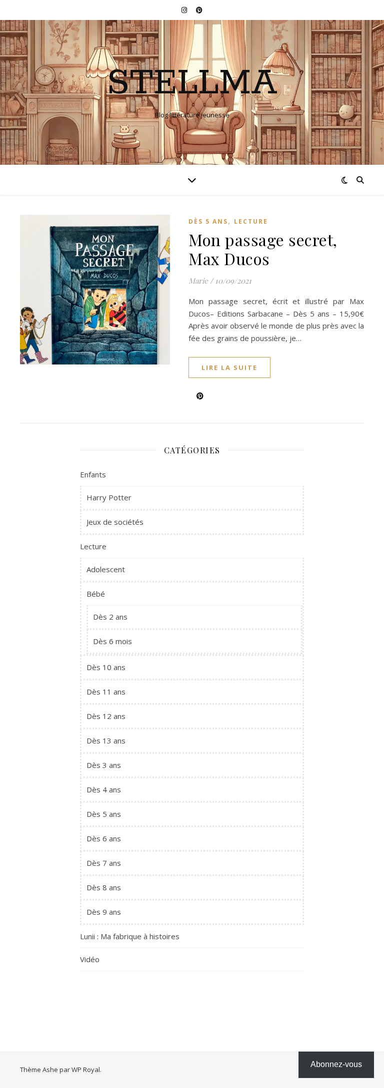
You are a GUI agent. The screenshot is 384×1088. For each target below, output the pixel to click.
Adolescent (105, 569)
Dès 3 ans (103, 765)
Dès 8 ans (103, 887)
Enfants (93, 474)
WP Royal (86, 1069)
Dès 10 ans (106, 667)
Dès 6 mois (112, 641)
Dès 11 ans (106, 692)
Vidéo (90, 959)
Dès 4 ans (103, 789)
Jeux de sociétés (115, 522)
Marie (198, 281)
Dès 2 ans (110, 617)
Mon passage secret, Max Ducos (263, 249)
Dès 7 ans (103, 863)
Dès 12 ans (106, 716)
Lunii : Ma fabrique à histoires (130, 936)
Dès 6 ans (103, 838)
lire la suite (230, 367)
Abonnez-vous (336, 1064)
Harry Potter (109, 497)
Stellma (192, 84)
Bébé (95, 594)
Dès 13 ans (106, 740)
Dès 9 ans (103, 912)
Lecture (251, 221)
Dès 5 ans (208, 221)
